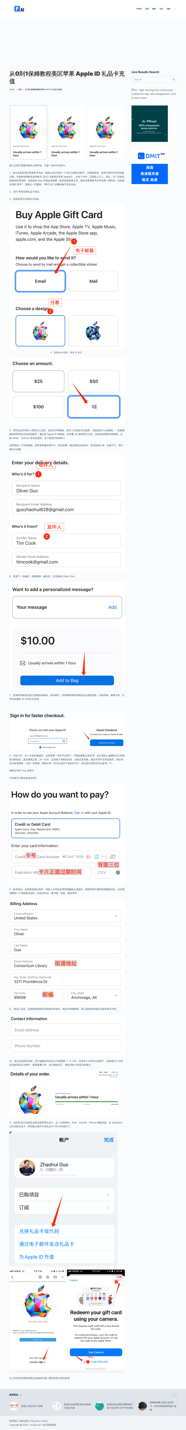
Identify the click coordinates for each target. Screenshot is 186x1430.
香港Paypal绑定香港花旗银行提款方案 (77, 1406)
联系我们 (13, 1421)
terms (45, 1421)
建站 (154, 9)
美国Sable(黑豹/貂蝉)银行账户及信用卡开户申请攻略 (120, 1406)
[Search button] (174, 79)
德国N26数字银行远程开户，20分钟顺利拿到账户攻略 (163, 1406)
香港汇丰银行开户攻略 (32, 1406)
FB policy (35, 1421)
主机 (161, 9)
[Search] (176, 9)
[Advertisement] (93, 39)
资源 (147, 9)
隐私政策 (24, 1421)
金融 (168, 9)
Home (139, 9)
